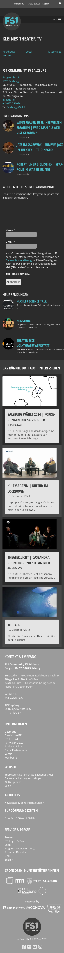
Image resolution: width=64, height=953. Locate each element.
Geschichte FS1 (13, 735)
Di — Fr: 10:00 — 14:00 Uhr (20, 818)
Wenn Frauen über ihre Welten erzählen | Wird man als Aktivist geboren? (39, 127)
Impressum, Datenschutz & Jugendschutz (29, 774)
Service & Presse (17, 829)
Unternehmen (16, 723)
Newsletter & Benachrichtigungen (24, 802)
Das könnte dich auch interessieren (31, 368)
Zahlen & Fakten (14, 746)
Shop (8, 844)
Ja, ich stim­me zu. (19, 273)
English (45, 3)
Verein (8, 754)
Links (8, 856)
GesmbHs (10, 731)
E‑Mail (10, 241)
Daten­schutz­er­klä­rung (19, 260)
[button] (53, 19)
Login (8, 785)
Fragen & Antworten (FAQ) (20, 848)
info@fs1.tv (19, 3)
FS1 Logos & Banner (16, 841)
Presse (9, 837)
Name (10, 230)
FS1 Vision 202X (14, 742)
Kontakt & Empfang (20, 656)
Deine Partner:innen (16, 750)
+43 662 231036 (33, 3)
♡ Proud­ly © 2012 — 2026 (32, 939)
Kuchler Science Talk (32, 301)
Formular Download (16, 852)
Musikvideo (55, 51)
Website (11, 766)
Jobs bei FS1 (11, 757)
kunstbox (24, 320)
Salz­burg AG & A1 (17, 107)
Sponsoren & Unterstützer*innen (32, 870)
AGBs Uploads (13, 782)
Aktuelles (12, 794)
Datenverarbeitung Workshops (23, 778)
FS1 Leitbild (11, 739)
